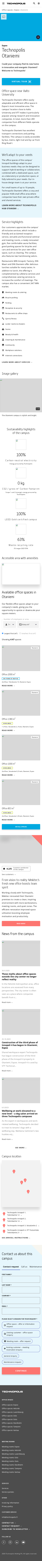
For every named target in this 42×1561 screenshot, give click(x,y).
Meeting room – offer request (19, 1341)
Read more (21, 924)
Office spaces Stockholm (12, 1423)
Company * (6, 1296)
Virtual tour (19, 81)
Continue (21, 1371)
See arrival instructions (15, 1238)
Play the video (38, 37)
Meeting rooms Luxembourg (13, 1454)
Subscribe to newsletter (15, 1529)
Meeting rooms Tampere (12, 1468)
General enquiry (10, 1356)
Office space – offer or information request (21, 1325)
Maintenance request (12, 1362)
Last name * (6, 1285)
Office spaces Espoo (10, 1405)
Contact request (11, 1526)
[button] (28, 1192)
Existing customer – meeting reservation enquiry (17, 1348)
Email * (5, 1306)
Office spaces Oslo (9, 1416)
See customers (8, 874)
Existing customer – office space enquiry (20, 1333)
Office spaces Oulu (9, 1419)
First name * (7, 1274)
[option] (21, 395)
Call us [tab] (24, 1266)
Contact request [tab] (11, 1266)
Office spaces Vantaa (10, 1430)
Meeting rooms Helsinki (11, 1450)
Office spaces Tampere (11, 1426)
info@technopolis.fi (10, 1517)
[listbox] (21, 395)
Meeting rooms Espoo (10, 1447)
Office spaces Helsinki (11, 1408)
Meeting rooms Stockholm (12, 1465)
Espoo (16, 10)
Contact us (21, 1557)
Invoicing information (10, 1503)
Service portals (8, 1492)
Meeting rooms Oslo (10, 1457)
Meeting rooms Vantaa (11, 1472)
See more (19, 1148)
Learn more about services (16, 362)
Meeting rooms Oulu (10, 1461)
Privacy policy (7, 1506)
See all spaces (21, 827)
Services (5, 1488)
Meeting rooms (8, 1442)
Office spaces (7, 10)
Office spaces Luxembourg (12, 1412)
